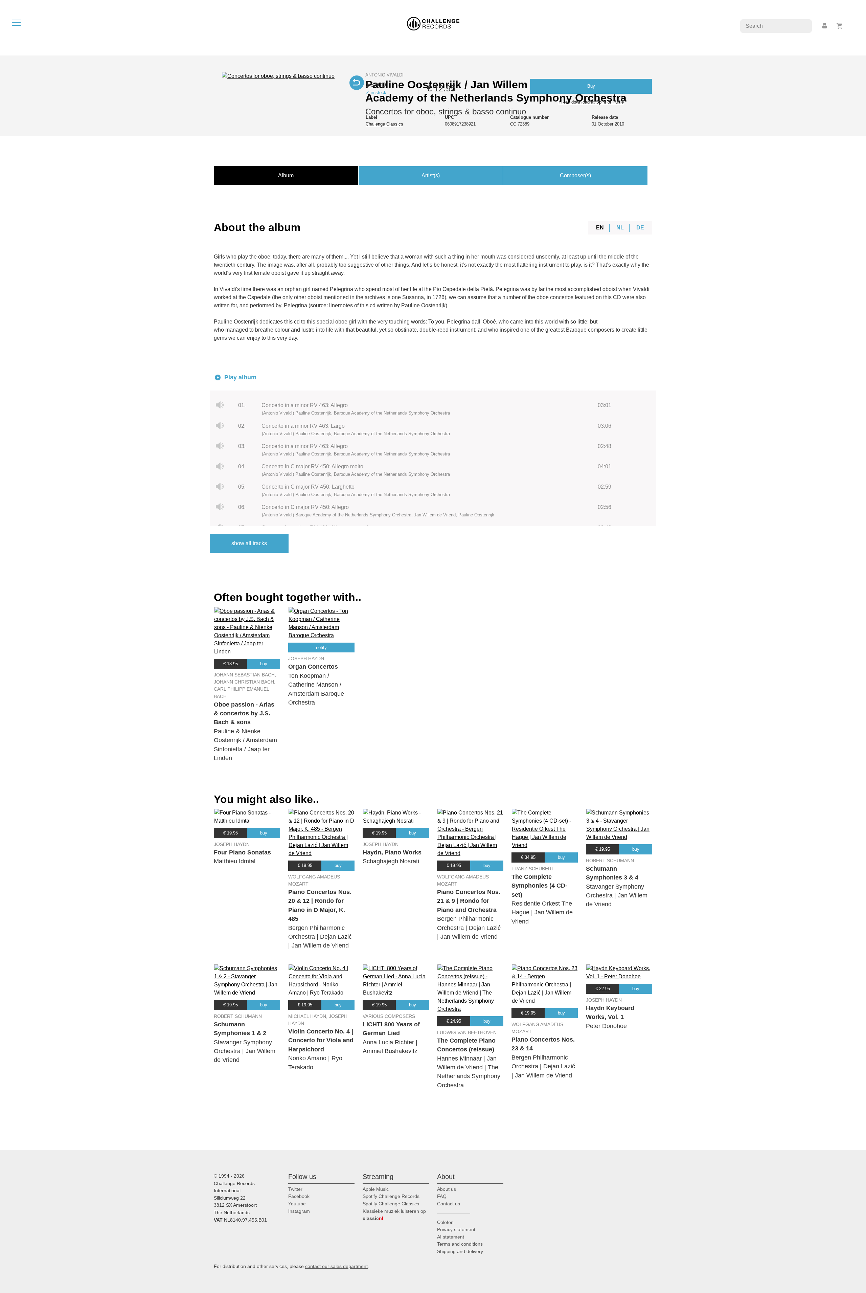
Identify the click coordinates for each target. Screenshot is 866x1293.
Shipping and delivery (460, 1251)
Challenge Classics (384, 124)
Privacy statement (456, 1229)
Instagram (299, 1211)
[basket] (840, 26)
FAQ (442, 1196)
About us (446, 1189)
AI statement (450, 1237)
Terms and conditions (460, 1244)
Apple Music (376, 1189)
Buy (591, 86)
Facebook (299, 1196)
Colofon (445, 1222)
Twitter (295, 1189)
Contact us (448, 1203)
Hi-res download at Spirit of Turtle (591, 102)
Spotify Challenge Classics (391, 1203)
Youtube (297, 1203)
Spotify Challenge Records (391, 1196)
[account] (825, 26)
